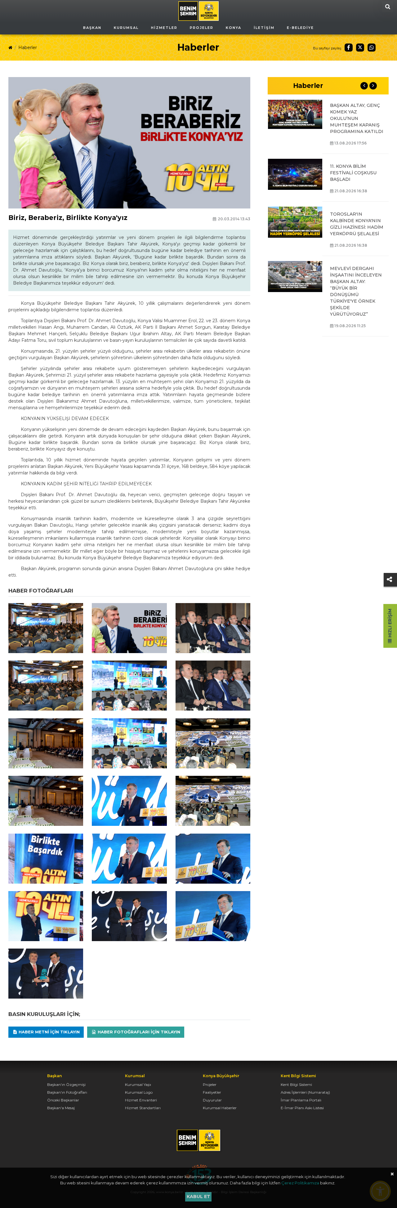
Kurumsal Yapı (138, 1084)
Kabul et (198, 1196)
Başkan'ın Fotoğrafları (67, 1092)
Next (373, 85)
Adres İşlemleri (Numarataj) (305, 1092)
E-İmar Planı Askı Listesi (302, 1107)
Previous (364, 85)
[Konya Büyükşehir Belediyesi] (198, 10)
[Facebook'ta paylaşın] (349, 47)
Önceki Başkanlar (63, 1100)
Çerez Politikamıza (300, 1182)
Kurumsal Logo (139, 1092)
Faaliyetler (212, 1092)
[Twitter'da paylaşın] (360, 47)
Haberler (27, 47)
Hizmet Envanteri (141, 1100)
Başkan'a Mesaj (61, 1107)
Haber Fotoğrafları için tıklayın (138, 1031)
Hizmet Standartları (143, 1107)
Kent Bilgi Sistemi (296, 1084)
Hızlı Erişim (390, 624)
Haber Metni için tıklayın (48, 1031)
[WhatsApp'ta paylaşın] (372, 47)
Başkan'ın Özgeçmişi (66, 1084)
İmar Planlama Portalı (301, 1100)
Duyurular (212, 1100)
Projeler (209, 1084)
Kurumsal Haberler (220, 1107)
